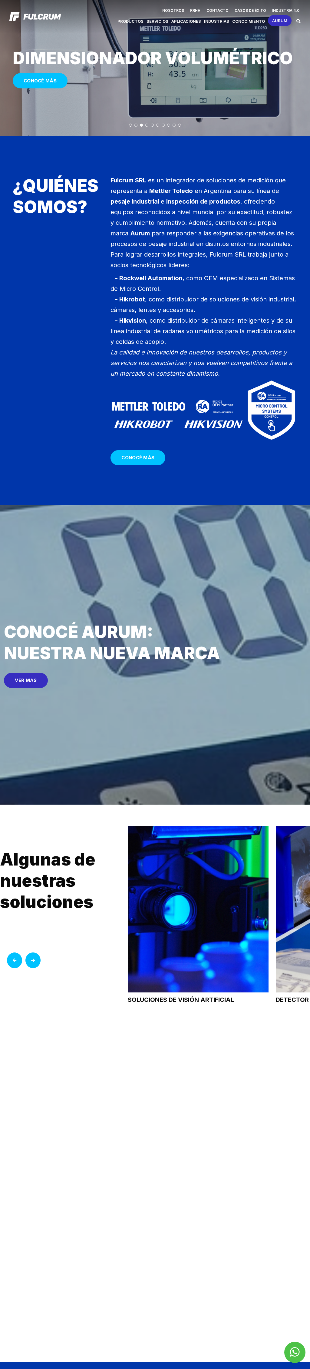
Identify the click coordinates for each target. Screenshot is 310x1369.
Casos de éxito (250, 10)
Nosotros (173, 10)
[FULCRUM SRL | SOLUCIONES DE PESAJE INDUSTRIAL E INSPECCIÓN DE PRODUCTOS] (35, 16)
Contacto (217, 10)
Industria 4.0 (285, 10)
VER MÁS (26, 680)
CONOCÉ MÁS (40, 81)
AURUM (279, 20)
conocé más (137, 457)
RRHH (195, 10)
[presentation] (14, 960)
